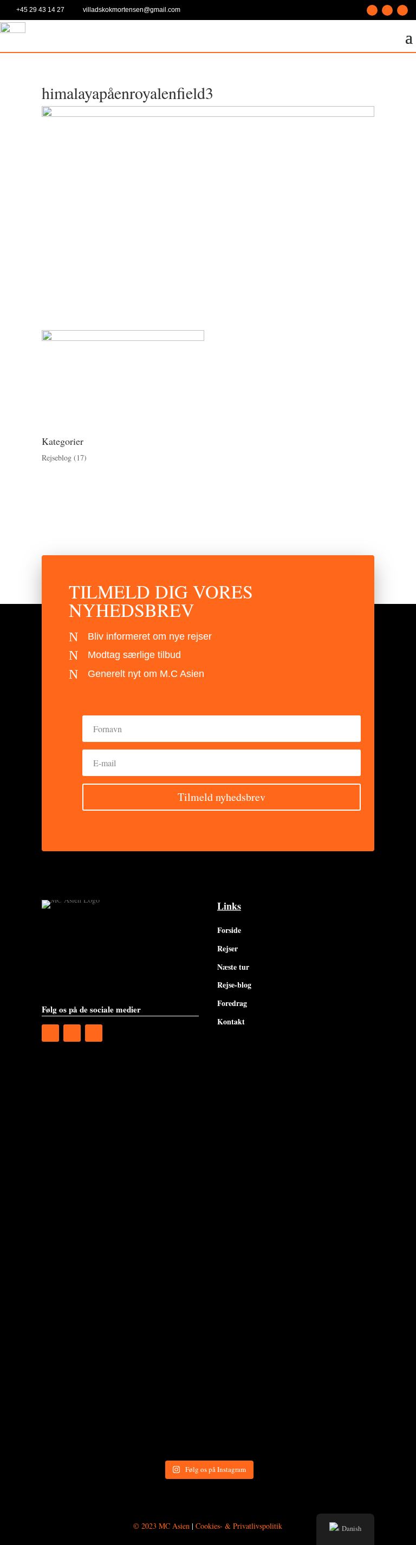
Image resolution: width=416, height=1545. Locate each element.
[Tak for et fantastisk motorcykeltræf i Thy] (292, 1309)
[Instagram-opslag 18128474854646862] (123, 1309)
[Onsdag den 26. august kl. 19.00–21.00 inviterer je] (123, 1211)
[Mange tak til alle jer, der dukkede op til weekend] (123, 1405)
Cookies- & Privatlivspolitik (239, 1526)
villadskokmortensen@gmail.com (131, 10)
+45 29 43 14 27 (40, 10)
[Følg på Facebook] (372, 10)
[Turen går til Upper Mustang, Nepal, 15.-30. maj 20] (292, 1114)
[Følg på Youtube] (402, 10)
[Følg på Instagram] (387, 10)
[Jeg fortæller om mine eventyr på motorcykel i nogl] (292, 1211)
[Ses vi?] (123, 1114)
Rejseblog (57, 457)
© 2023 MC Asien (161, 1526)
